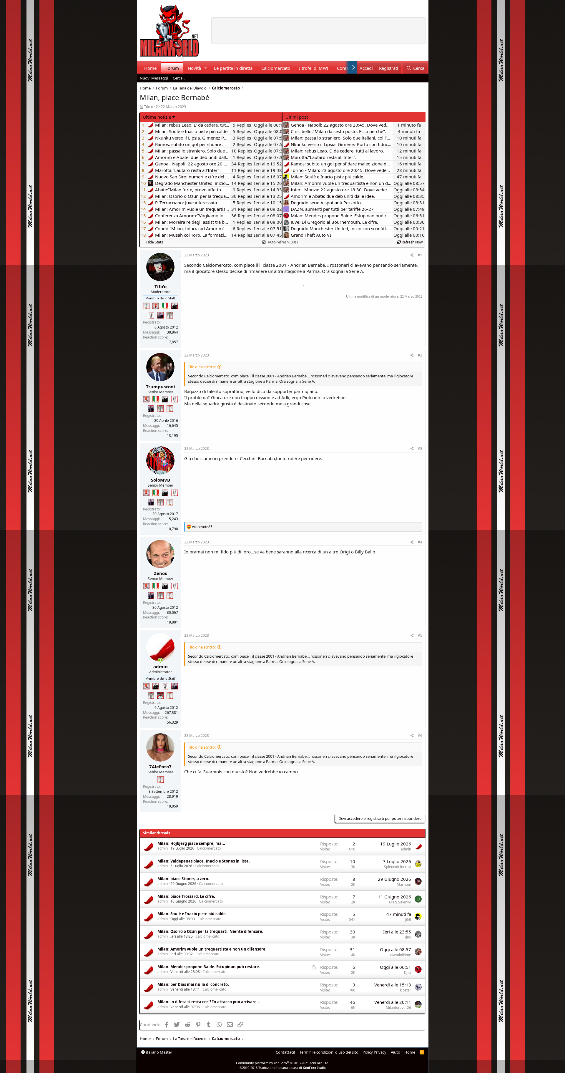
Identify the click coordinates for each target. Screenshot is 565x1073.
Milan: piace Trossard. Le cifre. (186, 896)
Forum (172, 68)
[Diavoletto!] (155, 306)
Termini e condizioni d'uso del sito (329, 1052)
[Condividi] (412, 255)
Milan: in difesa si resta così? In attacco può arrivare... (208, 1001)
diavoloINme (400, 954)
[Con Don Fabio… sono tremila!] (160, 315)
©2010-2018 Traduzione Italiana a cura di (283, 1067)
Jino (408, 937)
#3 (420, 448)
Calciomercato (275, 68)
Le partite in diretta (233, 68)
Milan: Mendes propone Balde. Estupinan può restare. (208, 966)
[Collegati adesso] (160, 660)
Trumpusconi (160, 386)
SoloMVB (160, 480)
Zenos (160, 573)
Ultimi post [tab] (296, 117)
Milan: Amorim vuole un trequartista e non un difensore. (212, 949)
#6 (420, 735)
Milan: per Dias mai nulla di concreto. (193, 984)
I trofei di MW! (313, 68)
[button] (205, 68)
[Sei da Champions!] (151, 315)
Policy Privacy (374, 1052)
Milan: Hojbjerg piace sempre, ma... (191, 843)
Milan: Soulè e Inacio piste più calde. (192, 913)
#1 (420, 255)
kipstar (405, 990)
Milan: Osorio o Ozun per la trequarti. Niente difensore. (210, 931)
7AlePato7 (160, 766)
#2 (420, 355)
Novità (194, 68)
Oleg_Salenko (400, 902)
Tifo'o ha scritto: (202, 366)
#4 (420, 542)
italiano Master (158, 1052)
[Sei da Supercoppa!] (170, 315)
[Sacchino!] (160, 695)
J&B (408, 919)
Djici (407, 972)
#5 (420, 635)
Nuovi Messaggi (154, 78)
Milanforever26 (398, 1007)
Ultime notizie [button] (157, 117)
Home (150, 68)
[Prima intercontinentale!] (146, 306)
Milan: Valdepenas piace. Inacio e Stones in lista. (203, 861)
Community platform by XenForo (282, 1063)
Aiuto (395, 1052)
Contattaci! (285, 1052)
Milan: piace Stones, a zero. (183, 878)
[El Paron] (174, 306)
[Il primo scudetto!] (165, 306)
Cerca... (179, 78)
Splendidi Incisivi (397, 866)
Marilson (404, 884)
